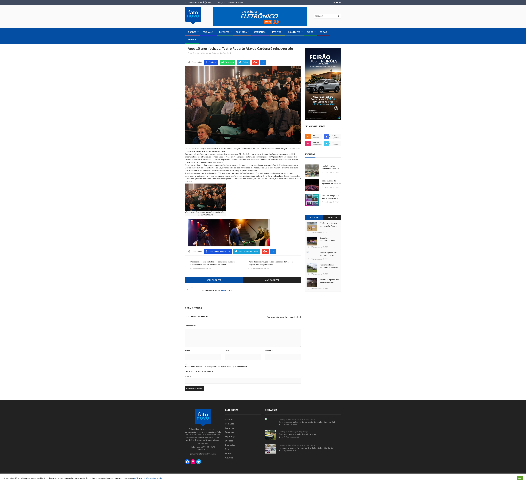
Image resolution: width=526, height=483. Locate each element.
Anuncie (192, 40)
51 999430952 (203, 449)
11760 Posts (226, 290)
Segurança (259, 32)
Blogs (310, 32)
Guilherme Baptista (218, 53)
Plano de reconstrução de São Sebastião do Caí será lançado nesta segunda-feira (270, 263)
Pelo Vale (208, 32)
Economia (241, 32)
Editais (323, 32)
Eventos (276, 32)
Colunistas (294, 32)
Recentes (332, 217)
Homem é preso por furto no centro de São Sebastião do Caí (306, 448)
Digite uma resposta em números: (199, 371)
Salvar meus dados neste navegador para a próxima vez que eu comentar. (216, 366)
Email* (227, 351)
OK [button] (519, 478)
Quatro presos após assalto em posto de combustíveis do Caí (307, 422)
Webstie (269, 351)
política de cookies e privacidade (147, 478)
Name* (187, 351)
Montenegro (293, 432)
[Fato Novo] (193, 15)
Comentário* (190, 326)
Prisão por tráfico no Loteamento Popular (328, 224)
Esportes (224, 32)
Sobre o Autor (214, 280)
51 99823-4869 (207, 447)
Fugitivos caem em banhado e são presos (297, 434)
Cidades (192, 32)
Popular (314, 217)
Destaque (283, 419)
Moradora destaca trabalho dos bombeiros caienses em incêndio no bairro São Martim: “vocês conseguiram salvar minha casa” (212, 264)
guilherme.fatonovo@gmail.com (203, 454)
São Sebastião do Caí (296, 419)
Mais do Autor (272, 280)
